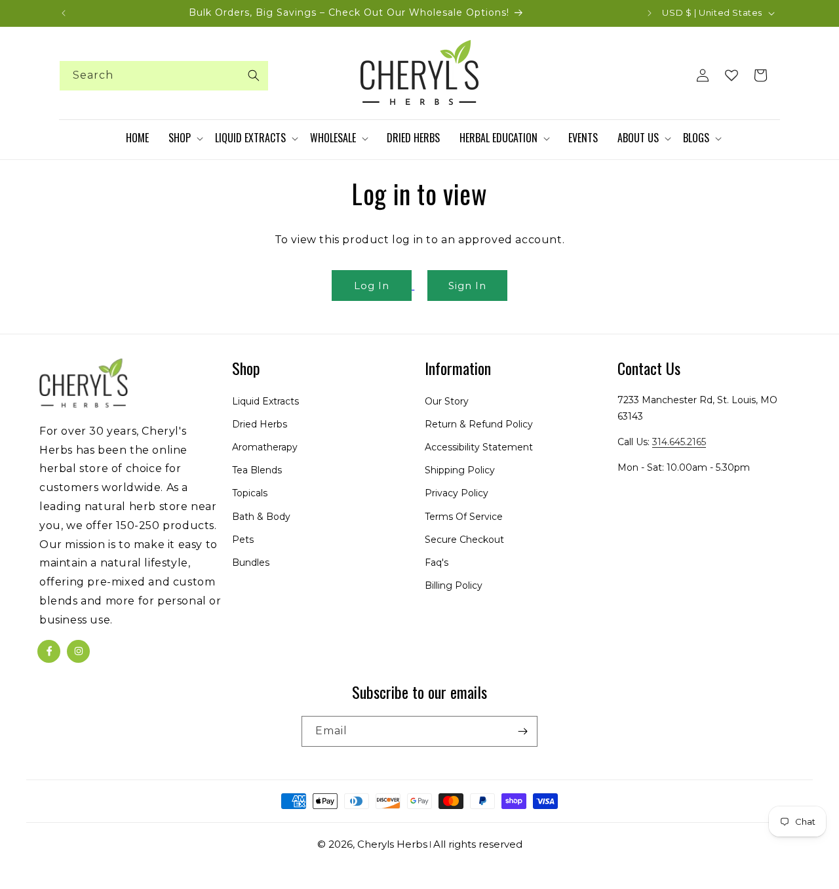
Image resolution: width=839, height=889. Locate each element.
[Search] (253, 75)
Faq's (436, 562)
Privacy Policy (456, 493)
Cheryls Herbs (392, 844)
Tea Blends (257, 470)
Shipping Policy (460, 470)
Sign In (467, 285)
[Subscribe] (522, 731)
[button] (185, 138)
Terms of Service (464, 516)
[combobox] (164, 75)
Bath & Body (261, 516)
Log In (371, 285)
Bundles (250, 562)
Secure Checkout (464, 539)
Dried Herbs (259, 424)
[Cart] (760, 75)
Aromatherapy (265, 447)
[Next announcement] (649, 13)
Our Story (447, 400)
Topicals (249, 493)
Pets (243, 539)
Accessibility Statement (479, 447)
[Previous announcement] (63, 13)
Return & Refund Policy (479, 424)
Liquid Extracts (265, 400)
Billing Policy (453, 585)
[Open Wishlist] (731, 75)
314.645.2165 (679, 442)
